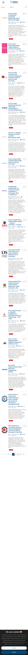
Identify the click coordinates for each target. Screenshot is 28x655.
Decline (14, 652)
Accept (14, 648)
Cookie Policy (23, 638)
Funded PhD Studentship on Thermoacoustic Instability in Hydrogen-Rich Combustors (14, 191)
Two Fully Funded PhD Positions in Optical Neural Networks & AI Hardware (14, 253)
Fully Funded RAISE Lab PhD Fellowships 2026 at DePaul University (15, 161)
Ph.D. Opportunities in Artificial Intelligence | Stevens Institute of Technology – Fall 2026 (14, 315)
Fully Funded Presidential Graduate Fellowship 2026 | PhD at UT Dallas (14, 17)
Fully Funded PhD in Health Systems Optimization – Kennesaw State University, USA (14, 284)
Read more (21, 644)
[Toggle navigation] (3, 2)
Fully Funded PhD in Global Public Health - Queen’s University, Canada (15, 222)
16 (20, 454)
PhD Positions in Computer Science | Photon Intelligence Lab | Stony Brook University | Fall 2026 (15, 429)
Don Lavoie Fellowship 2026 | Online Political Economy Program (14, 46)
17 (23, 454)
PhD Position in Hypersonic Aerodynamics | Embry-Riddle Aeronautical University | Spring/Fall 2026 (13, 399)
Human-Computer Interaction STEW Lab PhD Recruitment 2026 (14, 135)
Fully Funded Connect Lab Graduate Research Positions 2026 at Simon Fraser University (15, 77)
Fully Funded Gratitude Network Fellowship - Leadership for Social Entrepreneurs (15, 107)
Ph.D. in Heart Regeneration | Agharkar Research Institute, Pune (14, 341)
